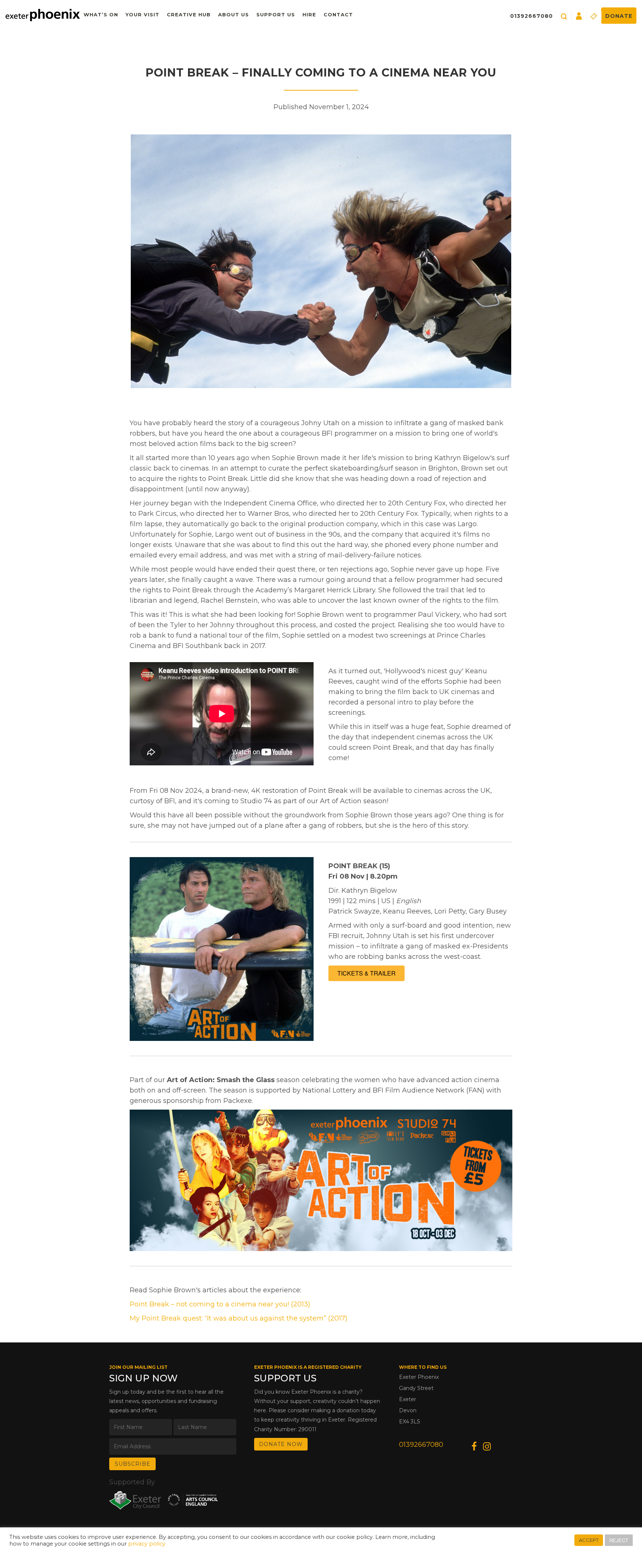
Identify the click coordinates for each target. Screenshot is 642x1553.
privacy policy (146, 1543)
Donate (618, 16)
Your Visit (142, 14)
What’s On (101, 14)
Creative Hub (189, 14)
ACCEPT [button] (589, 1540)
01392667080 (531, 16)
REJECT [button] (618, 1540)
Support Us (275, 14)
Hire (309, 14)
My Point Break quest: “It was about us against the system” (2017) (238, 1318)
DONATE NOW (281, 1444)
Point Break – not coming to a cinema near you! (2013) (220, 1304)
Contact (338, 14)
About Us (233, 14)
